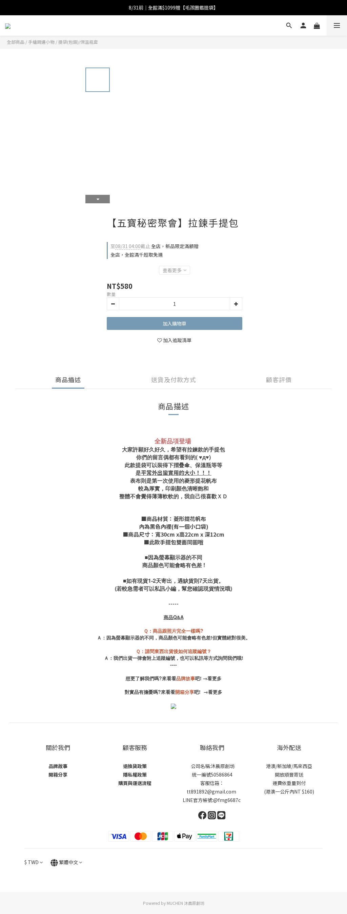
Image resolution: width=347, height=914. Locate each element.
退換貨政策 (135, 766)
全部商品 (15, 42)
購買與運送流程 (134, 783)
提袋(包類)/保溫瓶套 (78, 42)
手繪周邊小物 (41, 42)
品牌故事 (57, 766)
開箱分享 (57, 774)
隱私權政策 (135, 774)
